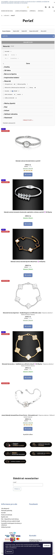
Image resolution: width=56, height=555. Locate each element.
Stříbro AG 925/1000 (10, 98)
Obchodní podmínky (6, 511)
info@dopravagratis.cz (35, 540)
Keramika (8, 91)
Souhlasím (47, 545)
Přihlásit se (17, 489)
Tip (6, 58)
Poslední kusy (14, 58)
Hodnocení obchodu (6, 515)
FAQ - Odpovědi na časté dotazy (10, 519)
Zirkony (33, 87)
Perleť (12, 46)
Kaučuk (19, 94)
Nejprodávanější (33, 31)
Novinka (13, 55)
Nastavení (9, 551)
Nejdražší (24, 31)
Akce (7, 55)
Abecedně (43, 31)
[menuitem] (7, 11)
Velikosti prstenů (5, 527)
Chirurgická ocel (10, 84)
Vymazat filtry (27, 120)
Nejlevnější (16, 31)
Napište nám (4, 517)
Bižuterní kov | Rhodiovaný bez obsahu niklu (16, 87)
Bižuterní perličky (23, 84)
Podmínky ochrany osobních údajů (10, 521)
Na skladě (8, 51)
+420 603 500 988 (34, 542)
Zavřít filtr (5, 36)
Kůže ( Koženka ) (10, 94)
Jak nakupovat (5, 508)
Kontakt (3, 513)
